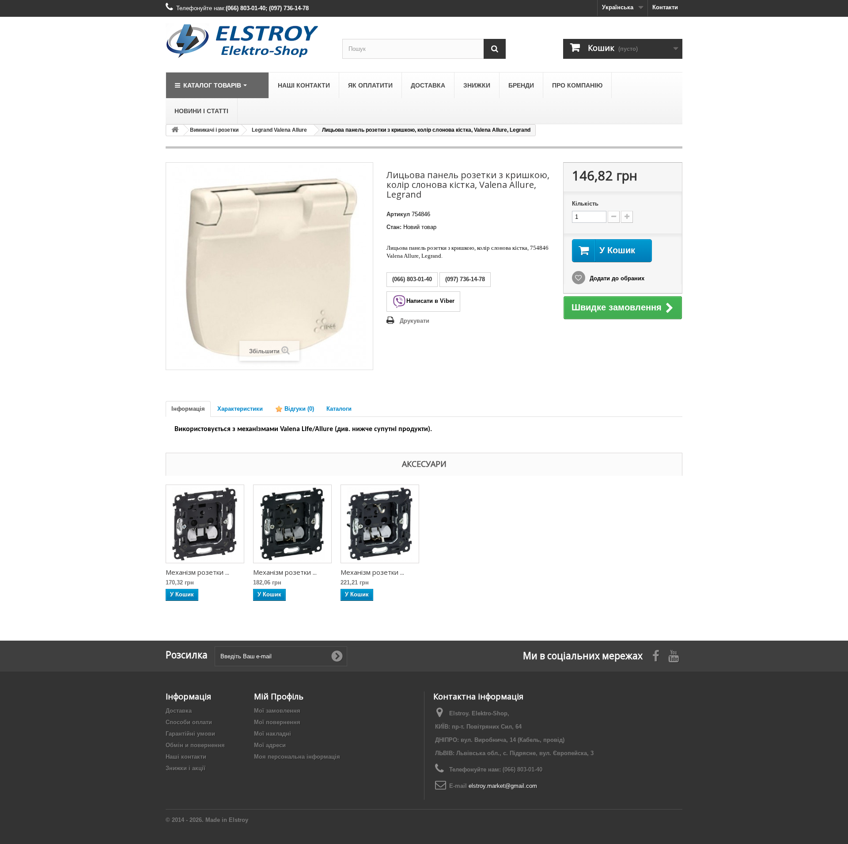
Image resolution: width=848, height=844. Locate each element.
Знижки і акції (185, 768)
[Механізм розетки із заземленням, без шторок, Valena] (292, 524)
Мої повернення (277, 722)
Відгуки (298, 408)
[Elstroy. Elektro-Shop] (247, 41)
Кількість (585, 203)
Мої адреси (270, 745)
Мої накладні (272, 733)
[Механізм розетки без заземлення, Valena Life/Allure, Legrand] (205, 524)
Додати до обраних (616, 278)
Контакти (665, 7)
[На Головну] (175, 130)
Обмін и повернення (195, 745)
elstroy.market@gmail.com (503, 786)
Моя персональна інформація (297, 756)
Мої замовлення (277, 710)
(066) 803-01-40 (522, 769)
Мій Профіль (278, 696)
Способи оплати (189, 722)
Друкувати (414, 320)
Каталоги (339, 408)
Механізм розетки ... (197, 572)
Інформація (188, 408)
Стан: (393, 227)
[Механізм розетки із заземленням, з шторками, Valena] (380, 524)
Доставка (179, 710)
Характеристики (240, 408)
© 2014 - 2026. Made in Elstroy (207, 820)
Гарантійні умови (190, 733)
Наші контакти (186, 756)
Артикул (398, 214)
